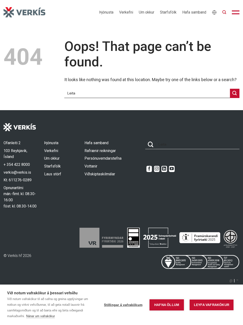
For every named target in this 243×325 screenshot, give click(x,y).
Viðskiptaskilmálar (99, 174)
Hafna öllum (166, 305)
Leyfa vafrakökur (211, 305)
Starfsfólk (168, 12)
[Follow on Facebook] (149, 169)
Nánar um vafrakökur (40, 316)
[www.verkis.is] (24, 12)
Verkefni (126, 12)
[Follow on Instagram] (156, 169)
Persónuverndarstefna (103, 158)
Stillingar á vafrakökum (123, 305)
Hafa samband (194, 12)
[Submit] (234, 93)
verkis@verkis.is (17, 172)
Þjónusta (106, 12)
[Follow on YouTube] (171, 169)
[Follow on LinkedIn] (164, 169)
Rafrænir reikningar (100, 150)
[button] (224, 12)
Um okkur (146, 12)
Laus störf (52, 174)
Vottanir (90, 166)
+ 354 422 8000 (17, 164)
